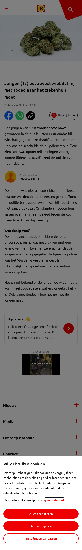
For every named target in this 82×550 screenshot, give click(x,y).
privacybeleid (54, 500)
